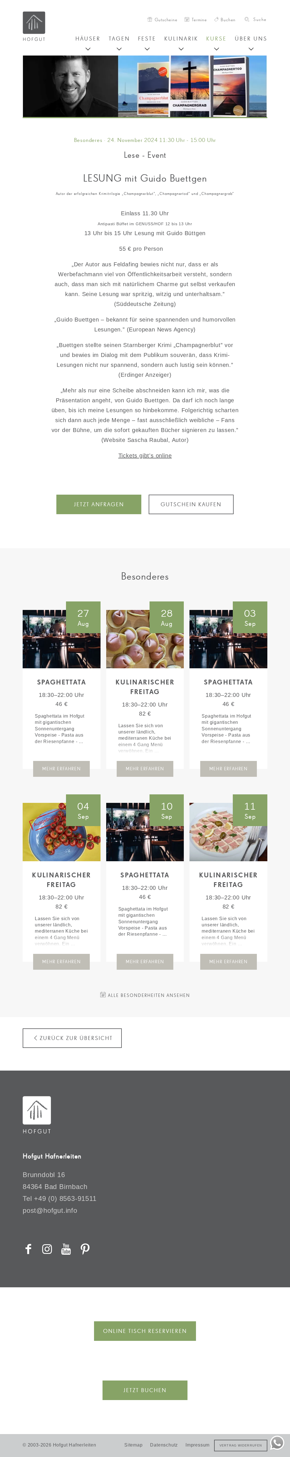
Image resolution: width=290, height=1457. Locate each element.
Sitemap (133, 1445)
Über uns (251, 38)
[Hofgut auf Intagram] (47, 1249)
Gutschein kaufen (191, 504)
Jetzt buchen (145, 1390)
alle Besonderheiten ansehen (148, 995)
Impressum (197, 1445)
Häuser (88, 38)
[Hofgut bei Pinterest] (85, 1249)
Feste (147, 38)
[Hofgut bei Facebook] (28, 1249)
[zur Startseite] (49, 26)
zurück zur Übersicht (76, 1038)
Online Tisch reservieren (145, 1331)
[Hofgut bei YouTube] (66, 1249)
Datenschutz (164, 1445)
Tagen (119, 38)
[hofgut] (37, 1131)
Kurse (216, 38)
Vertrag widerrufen (240, 1445)
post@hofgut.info (50, 1210)
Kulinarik (181, 38)
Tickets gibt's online (145, 455)
